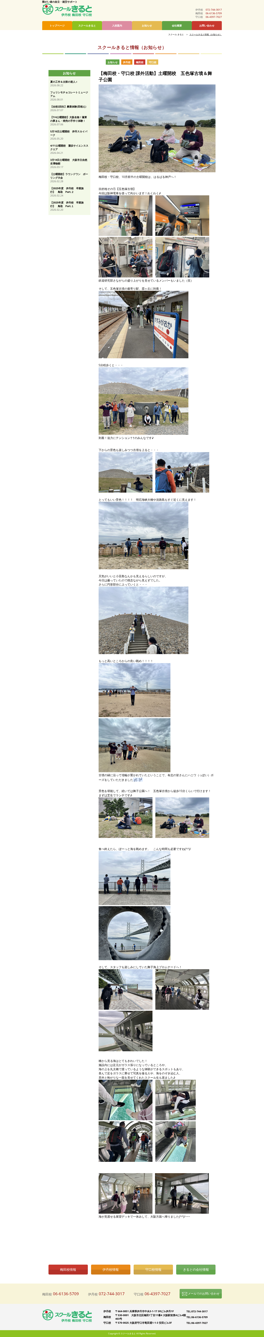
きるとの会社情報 (196, 1269)
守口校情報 (153, 1269)
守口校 (152, 62)
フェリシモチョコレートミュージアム (69, 94)
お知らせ (147, 25)
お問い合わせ (206, 25)
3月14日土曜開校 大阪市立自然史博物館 (68, 161)
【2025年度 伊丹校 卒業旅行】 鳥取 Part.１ (67, 204)
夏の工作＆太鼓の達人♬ (64, 81)
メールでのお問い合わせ (203, 1294)
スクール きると (176, 34)
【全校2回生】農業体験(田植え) (68, 106)
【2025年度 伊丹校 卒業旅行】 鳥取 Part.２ (67, 190)
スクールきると (87, 25)
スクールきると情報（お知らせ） (205, 34)
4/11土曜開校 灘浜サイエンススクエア (69, 147)
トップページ (57, 25)
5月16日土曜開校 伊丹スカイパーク (68, 133)
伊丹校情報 (111, 1269)
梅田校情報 (68, 1269)
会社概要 (177, 25)
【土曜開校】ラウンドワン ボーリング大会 (69, 175)
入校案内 (117, 25)
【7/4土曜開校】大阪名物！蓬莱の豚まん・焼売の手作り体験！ (68, 118)
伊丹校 (127, 62)
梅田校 (139, 62)
